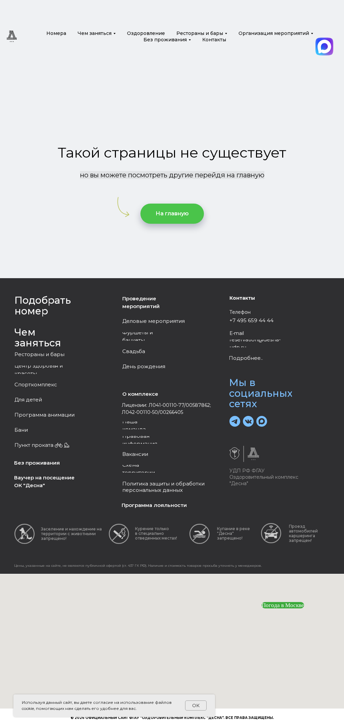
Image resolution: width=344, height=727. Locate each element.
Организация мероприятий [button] (274, 33)
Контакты (214, 40)
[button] (44, 415)
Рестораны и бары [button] (199, 33)
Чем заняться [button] (95, 33)
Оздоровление (146, 33)
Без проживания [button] (165, 40)
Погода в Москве (283, 605)
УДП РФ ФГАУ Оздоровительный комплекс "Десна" (263, 477)
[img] (324, 46)
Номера (56, 33)
